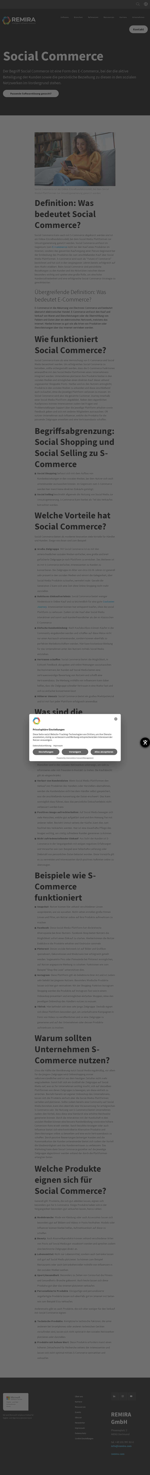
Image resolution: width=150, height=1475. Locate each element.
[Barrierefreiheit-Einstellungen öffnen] (145, 742)
